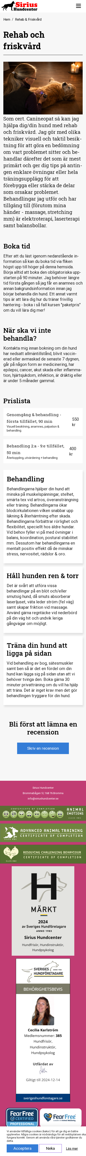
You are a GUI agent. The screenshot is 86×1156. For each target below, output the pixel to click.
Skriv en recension (43, 748)
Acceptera (22, 1148)
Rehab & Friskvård (28, 19)
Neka (50, 1148)
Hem (6, 19)
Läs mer (72, 1149)
